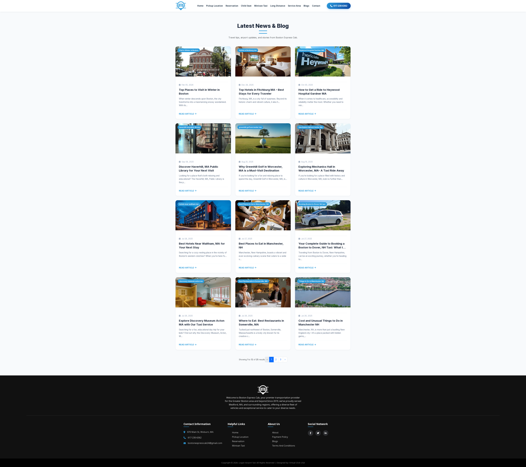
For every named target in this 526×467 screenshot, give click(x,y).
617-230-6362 (340, 5)
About (275, 432)
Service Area (294, 5)
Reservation (232, 5)
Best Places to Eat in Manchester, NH (261, 245)
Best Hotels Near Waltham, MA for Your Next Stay (202, 245)
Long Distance (277, 5)
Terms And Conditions (283, 445)
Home (200, 5)
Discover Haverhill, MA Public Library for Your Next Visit (198, 168)
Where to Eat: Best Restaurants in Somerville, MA (261, 322)
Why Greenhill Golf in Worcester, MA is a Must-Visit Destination (260, 168)
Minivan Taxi (261, 5)
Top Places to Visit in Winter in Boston (199, 91)
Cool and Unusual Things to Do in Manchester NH (320, 322)
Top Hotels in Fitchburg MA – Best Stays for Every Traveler (261, 91)
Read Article (186, 114)
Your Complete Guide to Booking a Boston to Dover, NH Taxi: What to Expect (321, 245)
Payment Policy (280, 436)
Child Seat (246, 5)
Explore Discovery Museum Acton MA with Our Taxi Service (201, 322)
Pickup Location (214, 5)
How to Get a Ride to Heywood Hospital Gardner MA (319, 91)
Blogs (306, 5)
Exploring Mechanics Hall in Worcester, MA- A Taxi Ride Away (321, 168)
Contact (316, 5)
